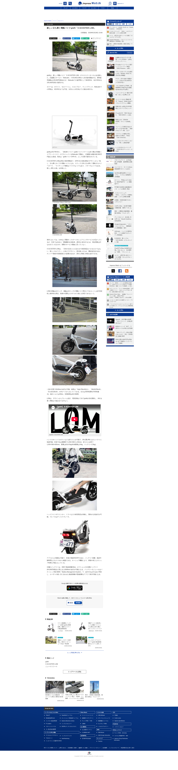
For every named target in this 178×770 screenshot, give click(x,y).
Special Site (113, 52)
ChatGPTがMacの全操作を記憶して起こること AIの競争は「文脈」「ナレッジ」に (123, 250)
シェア (68, 38)
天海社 (116, 715)
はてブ (77, 38)
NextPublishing (65, 738)
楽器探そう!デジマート (87, 718)
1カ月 (129, 24)
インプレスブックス (67, 735)
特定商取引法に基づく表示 (127, 747)
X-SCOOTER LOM (51, 664)
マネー (103, 8)
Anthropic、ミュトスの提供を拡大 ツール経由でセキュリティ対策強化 (123, 233)
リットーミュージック (87, 715)
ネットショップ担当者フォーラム (70, 718)
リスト (59, 38)
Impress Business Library (68, 721)
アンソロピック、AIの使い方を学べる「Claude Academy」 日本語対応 (124, 219)
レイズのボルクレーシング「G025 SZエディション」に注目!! (124, 149)
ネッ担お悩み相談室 (51, 729)
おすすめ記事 (114, 314)
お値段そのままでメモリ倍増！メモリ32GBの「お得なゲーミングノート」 (124, 59)
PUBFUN (115, 724)
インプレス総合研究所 (51, 721)
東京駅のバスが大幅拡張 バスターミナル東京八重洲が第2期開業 (54, 696)
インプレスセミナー (67, 723)
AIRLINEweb (101, 715)
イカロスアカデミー (103, 726)
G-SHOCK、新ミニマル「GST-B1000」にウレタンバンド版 (123, 240)
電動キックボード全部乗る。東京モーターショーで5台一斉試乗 (64, 641)
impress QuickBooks (119, 721)
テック (66, 8)
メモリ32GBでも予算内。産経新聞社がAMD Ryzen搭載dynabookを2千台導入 (124, 87)
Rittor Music (84, 712)
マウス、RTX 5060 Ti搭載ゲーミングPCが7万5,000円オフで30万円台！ (124, 80)
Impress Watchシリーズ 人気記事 (120, 277)
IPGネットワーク (117, 730)
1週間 (123, 24)
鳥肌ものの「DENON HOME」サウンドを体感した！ (123, 121)
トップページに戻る (74, 671)
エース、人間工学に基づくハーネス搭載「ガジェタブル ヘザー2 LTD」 (123, 257)
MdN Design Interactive (104, 735)
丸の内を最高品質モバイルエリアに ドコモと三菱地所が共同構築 (123, 174)
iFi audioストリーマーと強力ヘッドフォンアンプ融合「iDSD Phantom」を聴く (124, 66)
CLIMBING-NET (86, 732)
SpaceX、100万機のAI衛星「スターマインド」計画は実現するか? (124, 321)
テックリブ (100, 738)
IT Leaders (48, 723)
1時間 (110, 24)
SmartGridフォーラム (67, 715)
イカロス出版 (100, 712)
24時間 (116, 24)
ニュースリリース (51, 666)
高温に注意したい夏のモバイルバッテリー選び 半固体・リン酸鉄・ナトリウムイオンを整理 (74, 696)
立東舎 (83, 723)
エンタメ (93, 8)
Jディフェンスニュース (104, 718)
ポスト (54, 38)
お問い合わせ (62, 747)
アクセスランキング (115, 21)
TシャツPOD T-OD (87, 721)
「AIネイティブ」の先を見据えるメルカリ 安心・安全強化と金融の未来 (124, 334)
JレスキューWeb (102, 723)
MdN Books (101, 732)
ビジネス (75, 8)
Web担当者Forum (50, 718)
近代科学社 (83, 735)
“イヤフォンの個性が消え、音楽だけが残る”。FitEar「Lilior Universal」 (124, 135)
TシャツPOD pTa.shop (120, 733)
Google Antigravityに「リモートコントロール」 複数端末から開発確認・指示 (123, 226)
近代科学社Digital (86, 738)
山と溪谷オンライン (87, 729)
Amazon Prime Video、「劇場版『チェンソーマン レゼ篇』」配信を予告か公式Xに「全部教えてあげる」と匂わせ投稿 (120, 296)
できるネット (49, 738)
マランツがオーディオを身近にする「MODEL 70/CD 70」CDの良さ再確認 (124, 73)
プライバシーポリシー (95, 747)
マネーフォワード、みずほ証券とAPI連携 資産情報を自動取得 (123, 161)
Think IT (48, 715)
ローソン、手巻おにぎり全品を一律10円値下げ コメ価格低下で (123, 181)
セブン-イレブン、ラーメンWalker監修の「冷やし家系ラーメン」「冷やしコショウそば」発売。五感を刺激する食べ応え (121, 290)
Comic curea (117, 718)
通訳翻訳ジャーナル (103, 721)
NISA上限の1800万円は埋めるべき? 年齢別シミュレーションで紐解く (124, 341)
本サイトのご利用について (50, 747)
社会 (112, 8)
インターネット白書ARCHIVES (54, 740)
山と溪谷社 (83, 726)
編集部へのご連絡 (83, 747)
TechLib (100, 741)
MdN (98, 729)
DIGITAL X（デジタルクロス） (69, 726)
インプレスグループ (114, 747)
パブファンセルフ (118, 727)
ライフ (84, 8)
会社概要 (105, 747)
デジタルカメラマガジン (52, 735)
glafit (47, 661)
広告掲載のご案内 (72, 747)
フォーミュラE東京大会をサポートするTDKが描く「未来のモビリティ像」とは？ (124, 128)
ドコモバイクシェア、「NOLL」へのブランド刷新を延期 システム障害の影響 (123, 194)
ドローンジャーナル (51, 726)
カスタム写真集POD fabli (121, 735)
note (87, 38)
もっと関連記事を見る (73, 652)
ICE (114, 712)
